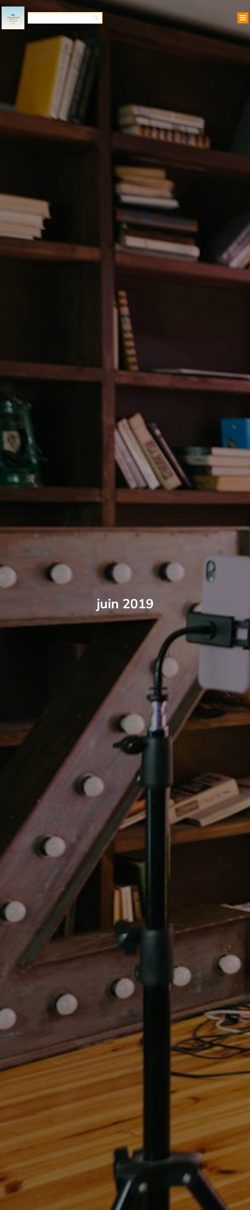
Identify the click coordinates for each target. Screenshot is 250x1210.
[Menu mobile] (242, 17)
